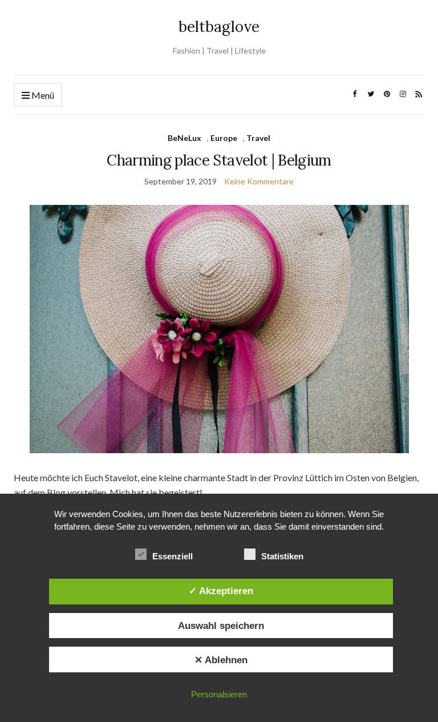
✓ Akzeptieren (221, 591)
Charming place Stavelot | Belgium (219, 160)
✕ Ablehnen (221, 660)
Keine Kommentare (259, 181)
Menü (42, 95)
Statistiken (282, 556)
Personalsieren (219, 694)
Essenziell (172, 556)
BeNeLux (184, 138)
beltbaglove (219, 26)
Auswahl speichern (221, 625)
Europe (223, 138)
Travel (258, 138)
